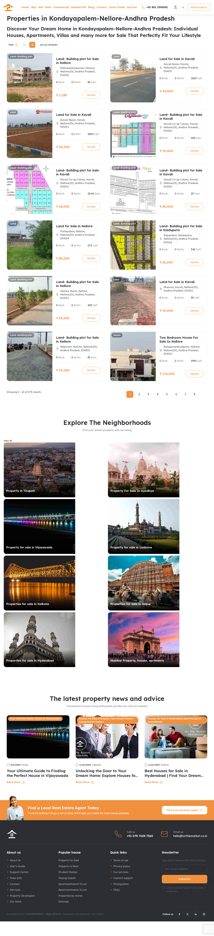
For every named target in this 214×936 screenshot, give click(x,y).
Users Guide (117, 7)
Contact (102, 7)
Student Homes (67, 872)
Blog (91, 7)
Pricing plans (121, 884)
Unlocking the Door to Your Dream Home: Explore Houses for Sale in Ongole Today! (106, 773)
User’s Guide (17, 866)
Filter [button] (11, 44)
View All (8, 440)
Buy (33, 7)
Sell (40, 7)
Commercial (61, 7)
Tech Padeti (97, 914)
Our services (120, 872)
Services (15, 889)
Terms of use (120, 860)
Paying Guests (67, 878)
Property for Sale (68, 860)
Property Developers (22, 895)
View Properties (87, 490)
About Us (15, 860)
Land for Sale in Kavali (177, 59)
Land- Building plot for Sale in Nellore (77, 61)
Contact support (123, 878)
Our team (15, 901)
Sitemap (63, 901)
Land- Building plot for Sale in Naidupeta (180, 228)
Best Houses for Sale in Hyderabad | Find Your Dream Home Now (173, 773)
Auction (132, 7)
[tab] (24, 45)
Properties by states (70, 895)
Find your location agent (183, 810)
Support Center (19, 872)
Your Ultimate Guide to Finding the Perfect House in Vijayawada (37, 773)
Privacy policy (121, 866)
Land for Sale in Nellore (74, 226)
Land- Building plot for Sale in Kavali (180, 117)
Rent (48, 7)
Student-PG (78, 7)
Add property (199, 7)
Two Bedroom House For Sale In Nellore (178, 339)
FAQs (116, 889)
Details (91, 95)
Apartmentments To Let (72, 884)
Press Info (16, 878)
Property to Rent (68, 866)
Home (25, 7)
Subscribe (185, 879)
